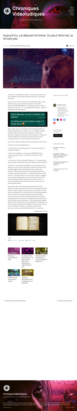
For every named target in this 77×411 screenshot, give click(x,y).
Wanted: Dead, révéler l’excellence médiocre (15, 300)
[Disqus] (27, 322)
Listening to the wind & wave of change (12, 279)
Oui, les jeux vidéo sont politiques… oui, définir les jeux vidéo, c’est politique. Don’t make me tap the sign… (28, 261)
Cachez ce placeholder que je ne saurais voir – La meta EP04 (27, 280)
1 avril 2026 (55, 171)
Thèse (28, 45)
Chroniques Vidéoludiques (28, 11)
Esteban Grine (71, 45)
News (11, 45)
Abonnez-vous (58, 135)
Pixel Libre (16, 45)
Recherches (23, 45)
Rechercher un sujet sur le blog (60, 95)
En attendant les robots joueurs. (64, 300)
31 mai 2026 (55, 150)
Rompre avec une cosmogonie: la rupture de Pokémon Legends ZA (41, 258)
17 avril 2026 (55, 158)
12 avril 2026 (55, 166)
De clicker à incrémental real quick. (13, 257)
